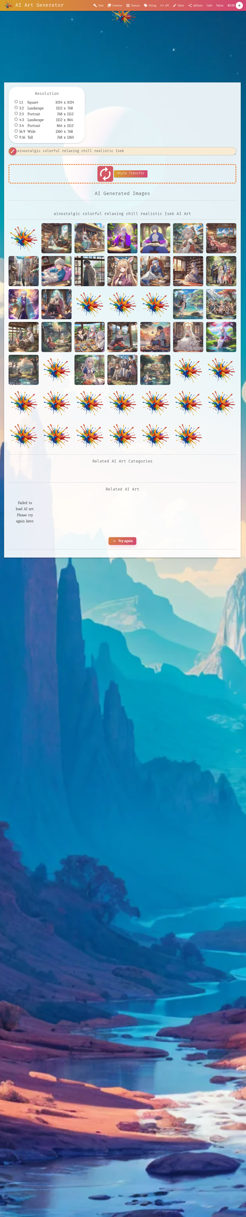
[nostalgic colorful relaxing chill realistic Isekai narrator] (89, 238)
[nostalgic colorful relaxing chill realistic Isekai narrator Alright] (122, 337)
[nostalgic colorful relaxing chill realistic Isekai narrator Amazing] (155, 337)
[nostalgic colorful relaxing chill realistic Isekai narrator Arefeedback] (155, 370)
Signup (219, 5)
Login (209, 5)
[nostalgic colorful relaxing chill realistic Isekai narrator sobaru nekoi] (188, 238)
